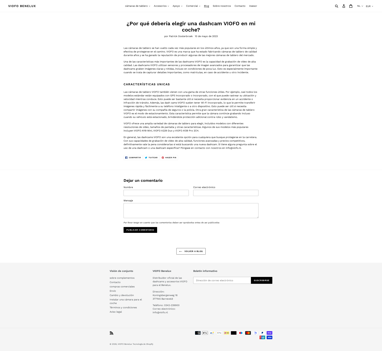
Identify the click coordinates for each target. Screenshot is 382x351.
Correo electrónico (204, 187)
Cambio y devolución (122, 295)
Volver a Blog (193, 251)
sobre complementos (122, 277)
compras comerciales (122, 286)
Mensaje (128, 200)
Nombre (128, 187)
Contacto (115, 282)
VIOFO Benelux (125, 344)
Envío (113, 290)
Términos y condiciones (123, 307)
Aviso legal (116, 311)
